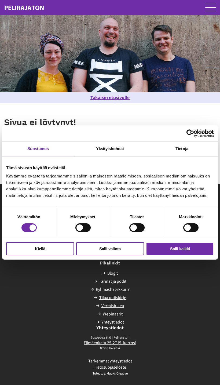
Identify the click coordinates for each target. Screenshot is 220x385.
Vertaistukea (112, 306)
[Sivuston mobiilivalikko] (210, 7)
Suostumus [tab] (38, 148)
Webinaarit (113, 314)
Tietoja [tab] (181, 148)
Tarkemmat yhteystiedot (110, 361)
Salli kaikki (180, 248)
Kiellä (40, 248)
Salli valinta (110, 248)
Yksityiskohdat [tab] (110, 148)
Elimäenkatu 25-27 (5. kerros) (110, 343)
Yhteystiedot (112, 322)
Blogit (112, 273)
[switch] (83, 227)
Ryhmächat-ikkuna (113, 289)
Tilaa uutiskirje (112, 298)
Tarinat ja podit (112, 281)
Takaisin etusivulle (110, 97)
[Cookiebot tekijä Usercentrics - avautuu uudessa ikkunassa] (190, 133)
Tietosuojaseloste (110, 367)
